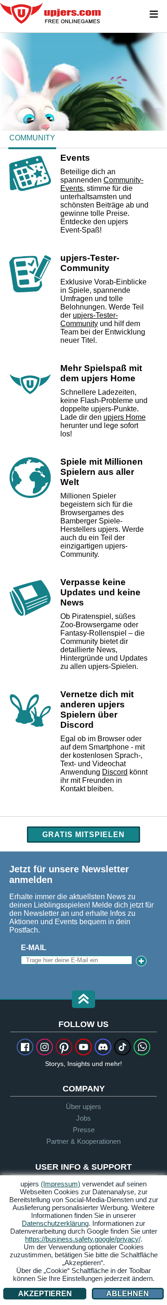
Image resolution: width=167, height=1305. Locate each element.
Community (32, 138)
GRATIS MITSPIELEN (83, 834)
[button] (83, 1000)
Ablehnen (127, 1294)
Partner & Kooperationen (83, 1141)
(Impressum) (60, 1184)
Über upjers (83, 1106)
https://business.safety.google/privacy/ (83, 1239)
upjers (51, 13)
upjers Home (124, 417)
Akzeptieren (45, 1294)
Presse (84, 1130)
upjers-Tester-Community (89, 319)
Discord (115, 772)
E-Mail (33, 948)
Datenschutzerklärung (55, 1223)
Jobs (83, 1118)
